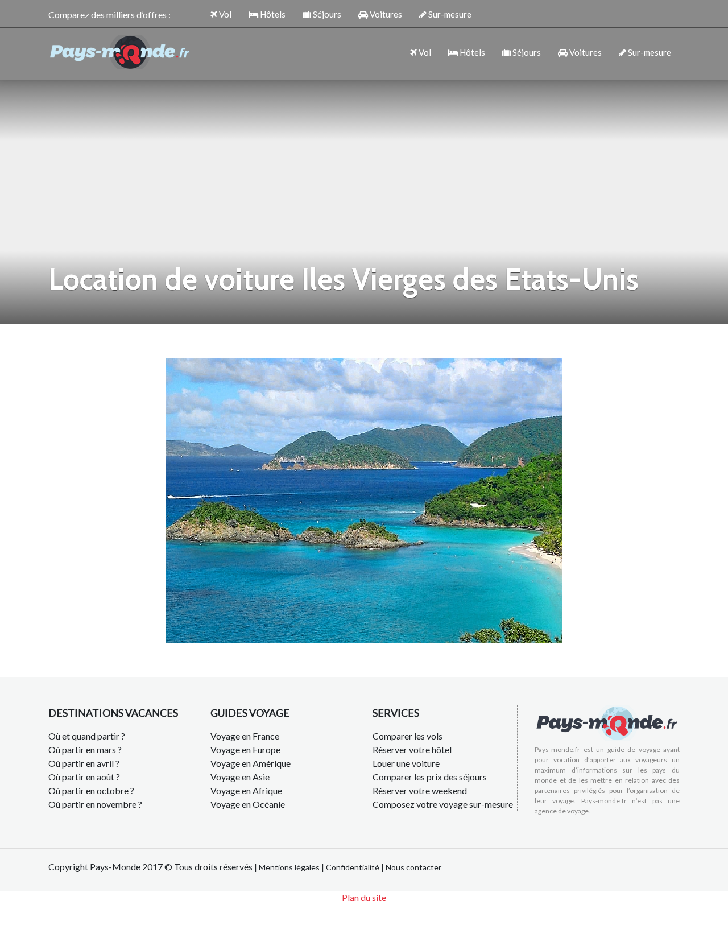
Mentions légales (289, 867)
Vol (224, 14)
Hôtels (272, 14)
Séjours (326, 14)
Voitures (385, 14)
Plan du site (364, 897)
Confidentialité (352, 867)
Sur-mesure (449, 14)
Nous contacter (413, 867)
